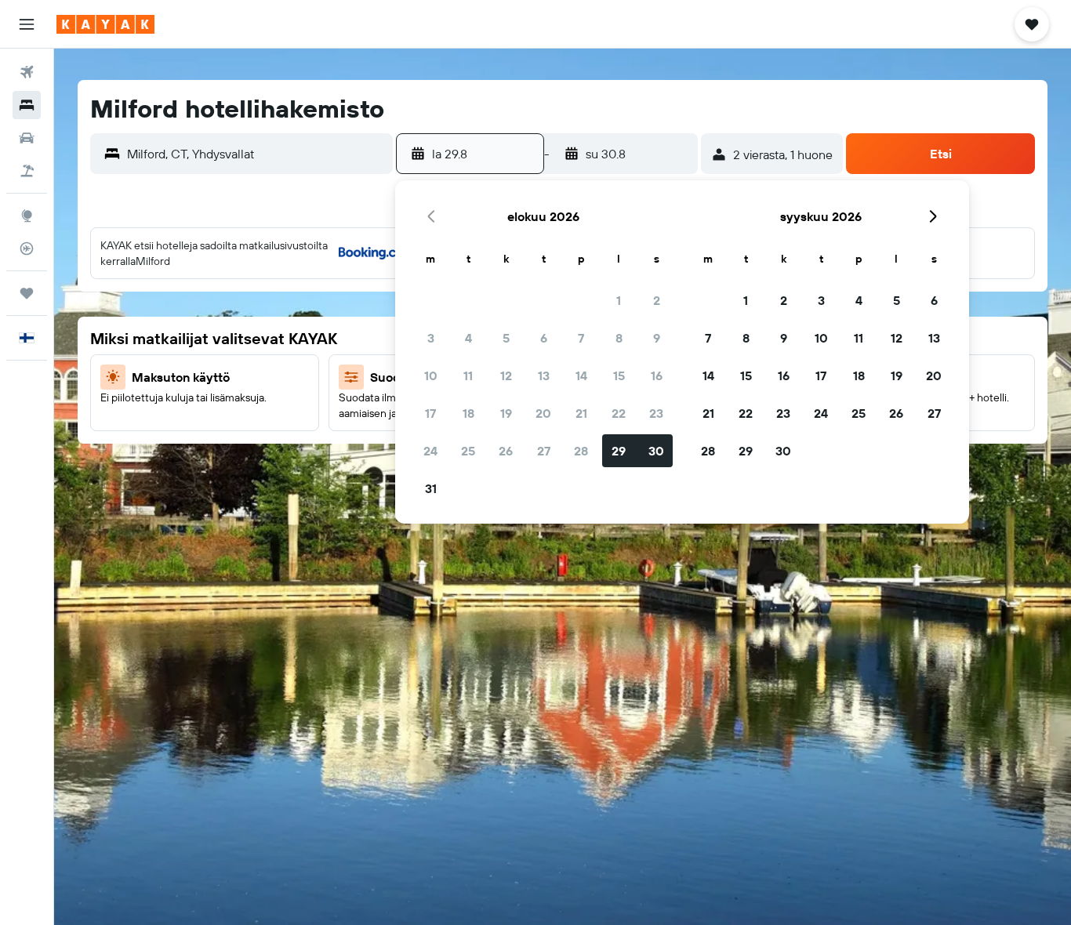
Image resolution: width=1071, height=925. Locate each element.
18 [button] (468, 413)
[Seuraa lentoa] (26, 248)
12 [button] (506, 375)
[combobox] (256, 154)
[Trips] (26, 293)
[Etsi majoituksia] (26, 105)
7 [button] (581, 338)
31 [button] (431, 488)
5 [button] (506, 338)
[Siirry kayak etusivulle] (105, 24)
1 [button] (618, 300)
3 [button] (430, 338)
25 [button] (468, 451)
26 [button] (506, 451)
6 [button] (543, 338)
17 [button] (430, 413)
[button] (26, 24)
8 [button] (619, 338)
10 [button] (430, 375)
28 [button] (581, 451)
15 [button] (619, 375)
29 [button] (619, 451)
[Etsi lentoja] (26, 72)
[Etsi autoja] (26, 138)
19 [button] (506, 413)
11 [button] (468, 375)
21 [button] (581, 413)
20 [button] (543, 413)
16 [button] (657, 375)
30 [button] (656, 451)
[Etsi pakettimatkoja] (26, 171)
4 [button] (468, 338)
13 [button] (544, 375)
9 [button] (656, 338)
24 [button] (430, 451)
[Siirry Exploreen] (26, 215)
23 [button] (656, 413)
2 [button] (656, 300)
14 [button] (581, 375)
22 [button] (619, 413)
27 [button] (543, 451)
